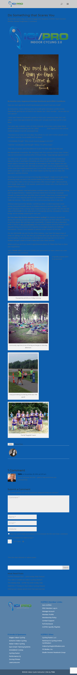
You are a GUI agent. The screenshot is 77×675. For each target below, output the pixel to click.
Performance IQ (15, 656)
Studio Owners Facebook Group (53, 652)
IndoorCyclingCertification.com (53, 646)
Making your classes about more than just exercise (26, 589)
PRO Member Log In (49, 608)
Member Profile (48, 614)
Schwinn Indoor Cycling (17, 641)
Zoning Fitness (14, 659)
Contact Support (48, 621)
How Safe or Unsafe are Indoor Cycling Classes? (25, 580)
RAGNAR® (43, 128)
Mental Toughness (21, 21)
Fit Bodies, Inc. (47, 649)
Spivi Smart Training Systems (19, 647)
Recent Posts (19, 444)
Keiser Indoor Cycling (17, 644)
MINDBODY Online (16, 650)
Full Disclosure (47, 624)
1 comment (33, 21)
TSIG (53, 672)
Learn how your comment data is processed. (53, 557)
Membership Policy (49, 617)
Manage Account (48, 611)
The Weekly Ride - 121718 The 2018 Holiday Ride (25, 583)
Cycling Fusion (14, 653)
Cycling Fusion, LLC (49, 637)
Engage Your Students (40, 19)
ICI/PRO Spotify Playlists (51, 627)
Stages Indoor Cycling (17, 637)
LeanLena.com (14, 662)
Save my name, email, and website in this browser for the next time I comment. (39, 534)
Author (11, 444)
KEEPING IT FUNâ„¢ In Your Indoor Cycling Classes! (26, 586)
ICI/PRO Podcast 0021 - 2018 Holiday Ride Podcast (26, 577)
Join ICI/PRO (47, 605)
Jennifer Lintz (15, 19)
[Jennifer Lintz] (13, 455)
